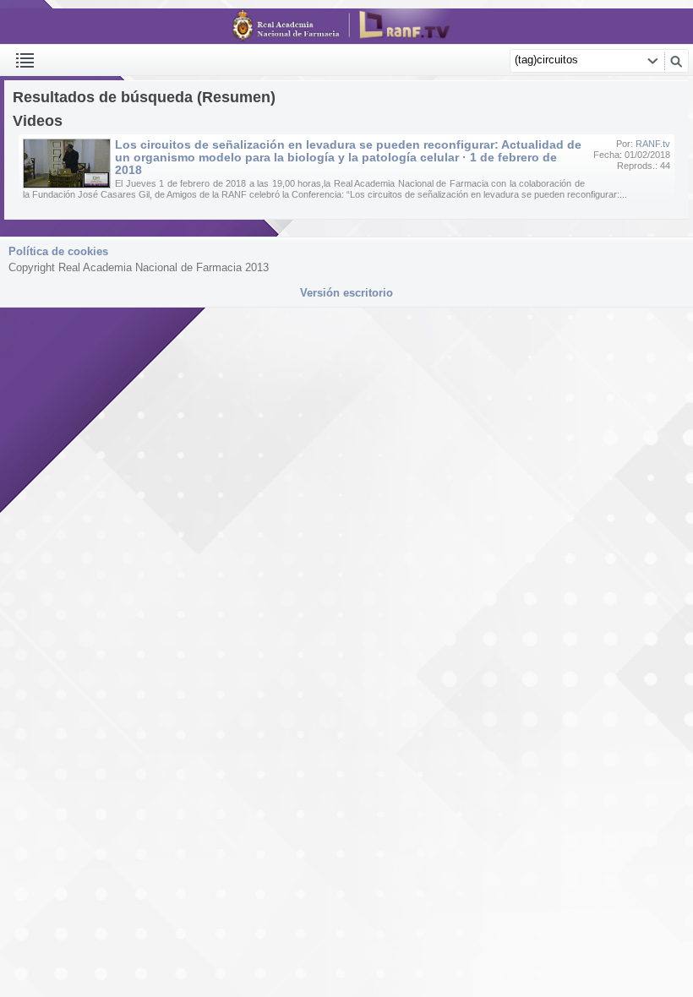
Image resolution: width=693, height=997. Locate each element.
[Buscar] (676, 61)
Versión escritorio (346, 292)
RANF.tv (653, 144)
